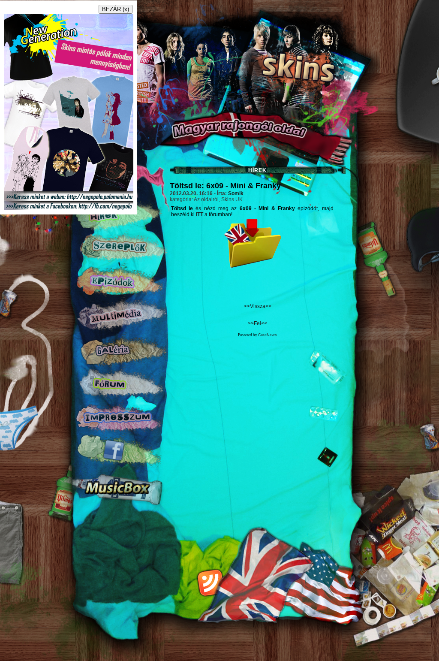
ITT (199, 214)
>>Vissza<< (257, 306)
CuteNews (267, 335)
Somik (236, 193)
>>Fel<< (257, 323)
